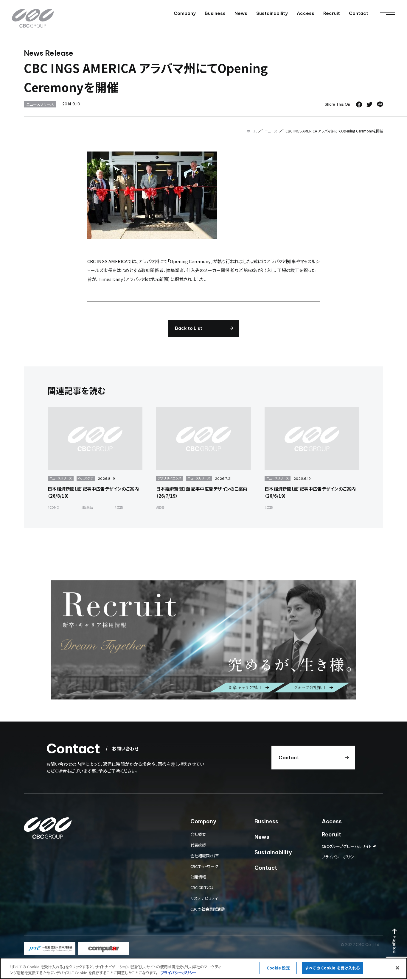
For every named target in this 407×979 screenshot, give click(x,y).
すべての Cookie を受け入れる (332, 968)
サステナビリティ (204, 898)
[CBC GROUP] (33, 18)
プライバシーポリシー (340, 857)
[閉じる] (397, 967)
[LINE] (380, 104)
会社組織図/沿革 (204, 855)
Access (305, 13)
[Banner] (49, 948)
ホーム (251, 130)
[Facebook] (359, 104)
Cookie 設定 (278, 968)
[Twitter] (369, 104)
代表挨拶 (198, 845)
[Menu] (387, 13)
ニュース (271, 130)
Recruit (331, 13)
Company (185, 13)
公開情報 (198, 877)
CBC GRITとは (202, 887)
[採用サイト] (203, 639)
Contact (358, 13)
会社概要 (198, 834)
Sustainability (272, 13)
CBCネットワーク (204, 866)
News (240, 13)
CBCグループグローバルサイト (347, 846)
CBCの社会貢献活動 (207, 909)
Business (215, 13)
